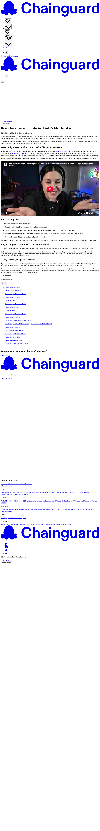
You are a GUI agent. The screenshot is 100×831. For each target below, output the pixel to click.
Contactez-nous (13, 56)
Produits (4, 82)
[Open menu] (2, 81)
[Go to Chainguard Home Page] (50, 16)
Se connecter (5, 56)
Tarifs (6, 47)
